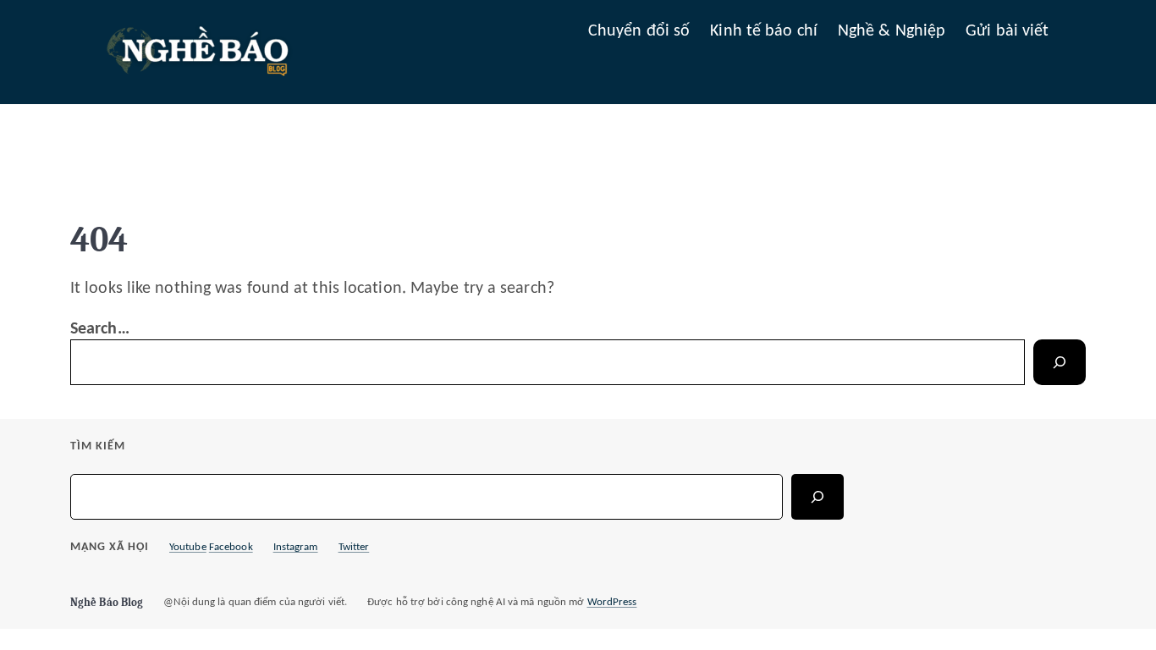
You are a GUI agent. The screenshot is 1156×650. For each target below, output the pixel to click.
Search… (99, 329)
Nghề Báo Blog (106, 602)
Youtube (187, 547)
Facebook (231, 547)
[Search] (1059, 362)
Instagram (295, 547)
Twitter (354, 547)
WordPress (612, 602)
